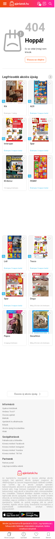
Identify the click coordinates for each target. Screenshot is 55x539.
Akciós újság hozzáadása (13, 428)
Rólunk (5, 425)
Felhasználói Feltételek (14, 526)
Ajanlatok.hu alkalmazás (12, 421)
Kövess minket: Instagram (13, 447)
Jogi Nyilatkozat (44, 524)
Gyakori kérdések (9, 408)
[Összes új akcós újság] (50, 77)
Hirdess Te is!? (8, 411)
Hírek (4, 431)
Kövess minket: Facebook (13, 444)
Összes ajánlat (8, 415)
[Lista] (44, 3)
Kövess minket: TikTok (12, 453)
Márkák (5, 418)
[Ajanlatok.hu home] (19, 3)
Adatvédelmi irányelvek (34, 526)
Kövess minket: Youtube (12, 450)
